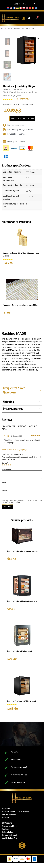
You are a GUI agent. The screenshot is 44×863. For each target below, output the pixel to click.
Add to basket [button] (22, 269)
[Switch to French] (14, 7)
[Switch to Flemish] (32, 7)
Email (4, 490)
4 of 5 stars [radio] (8, 465)
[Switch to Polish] (23, 7)
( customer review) (21, 99)
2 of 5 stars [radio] (4, 465)
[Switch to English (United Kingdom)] (26, 7)
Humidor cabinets (9, 817)
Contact (5, 829)
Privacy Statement (9, 835)
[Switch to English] (11, 7)
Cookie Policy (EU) (9, 838)
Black (10, 28)
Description (7, 469)
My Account (7, 823)
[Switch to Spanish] (29, 7)
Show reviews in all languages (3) (14, 450)
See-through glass (12, 95)
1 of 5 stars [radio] (2, 465)
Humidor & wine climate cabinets (15, 811)
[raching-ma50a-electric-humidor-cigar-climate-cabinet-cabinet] (26, 50)
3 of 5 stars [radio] (6, 465)
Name (4, 482)
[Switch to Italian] (20, 7)
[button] (23, 18)
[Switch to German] (17, 7)
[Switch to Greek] (35, 7)
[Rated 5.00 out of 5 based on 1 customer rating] (22, 259)
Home (3, 28)
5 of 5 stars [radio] (10, 465)
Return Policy (7, 832)
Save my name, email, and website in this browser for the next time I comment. (22, 501)
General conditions (9, 826)
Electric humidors (18, 92)
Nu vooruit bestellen (22, 118)
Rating (5, 463)
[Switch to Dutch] (8, 7)
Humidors (32, 92)
